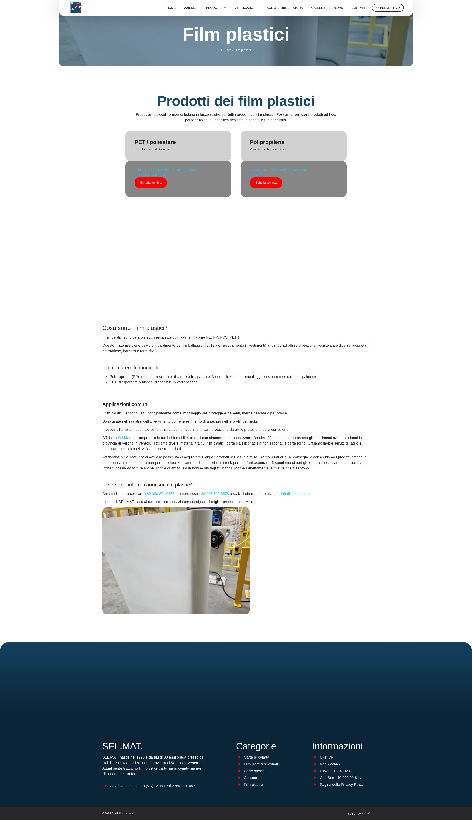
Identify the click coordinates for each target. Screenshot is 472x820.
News (338, 8)
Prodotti (214, 8)
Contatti (358, 8)
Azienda (190, 8)
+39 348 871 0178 (159, 494)
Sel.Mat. (124, 438)
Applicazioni (245, 8)
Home (171, 8)
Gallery (318, 8)
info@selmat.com (295, 494)
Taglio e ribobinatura (284, 8)
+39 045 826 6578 (214, 494)
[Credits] (364, 813)
